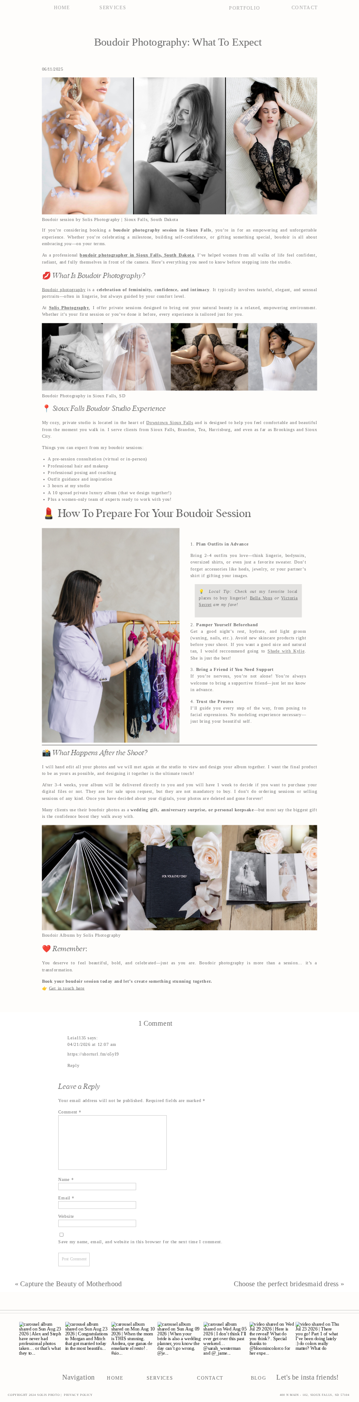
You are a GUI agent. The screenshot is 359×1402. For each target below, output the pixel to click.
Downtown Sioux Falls (169, 423)
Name (66, 1179)
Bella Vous (261, 598)
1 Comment (155, 1023)
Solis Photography (69, 308)
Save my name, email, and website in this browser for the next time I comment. (140, 1242)
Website (66, 1216)
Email (66, 1198)
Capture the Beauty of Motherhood (71, 1284)
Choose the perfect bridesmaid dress (286, 1284)
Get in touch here (67, 988)
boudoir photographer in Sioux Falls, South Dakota (137, 255)
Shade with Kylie (285, 651)
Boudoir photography (64, 289)
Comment (69, 1112)
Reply (73, 1065)
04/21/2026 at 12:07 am (91, 1044)
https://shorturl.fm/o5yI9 (93, 1054)
